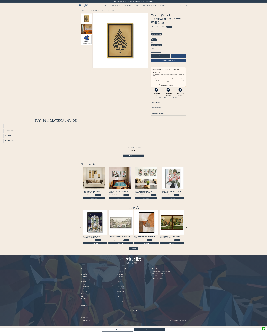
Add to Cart (94, 198)
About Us (83, 271)
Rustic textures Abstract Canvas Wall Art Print (144, 237)
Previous (80, 227)
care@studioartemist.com (159, 275)
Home (84, 10)
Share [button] (153, 64)
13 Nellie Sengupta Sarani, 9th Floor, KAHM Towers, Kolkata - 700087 (161, 272)
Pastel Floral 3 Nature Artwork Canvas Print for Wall (171, 192)
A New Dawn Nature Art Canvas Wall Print (119, 236)
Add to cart (117, 329)
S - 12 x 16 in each (156, 34)
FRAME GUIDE (8, 136)
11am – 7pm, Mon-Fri (157, 278)
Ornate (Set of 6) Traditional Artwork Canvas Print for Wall (92, 192)
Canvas (154, 39)
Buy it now (149, 329)
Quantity (152, 48)
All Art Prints (84, 276)
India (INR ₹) (85, 320)
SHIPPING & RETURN (158, 113)
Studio (82, 293)
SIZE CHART (8, 126)
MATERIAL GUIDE (9, 131)
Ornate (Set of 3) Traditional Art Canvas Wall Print (104, 10)
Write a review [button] (133, 156)
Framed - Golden (156, 45)
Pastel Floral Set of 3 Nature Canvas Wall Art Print (119, 192)
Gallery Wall (84, 284)
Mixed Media (84, 279)
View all (133, 248)
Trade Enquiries (85, 286)
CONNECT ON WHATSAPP (168, 60)
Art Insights (84, 274)
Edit (82, 296)
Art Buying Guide (85, 288)
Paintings (83, 281)
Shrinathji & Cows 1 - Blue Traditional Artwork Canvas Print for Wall (92, 237)
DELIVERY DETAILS (10, 140)
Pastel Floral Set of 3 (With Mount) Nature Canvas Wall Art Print (144, 192)
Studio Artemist (175, 320)
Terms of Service (85, 291)
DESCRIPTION (156, 102)
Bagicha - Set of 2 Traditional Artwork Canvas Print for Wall (170, 237)
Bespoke (83, 298)
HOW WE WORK (156, 108)
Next (186, 227)
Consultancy (84, 301)
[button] (180, 5)
